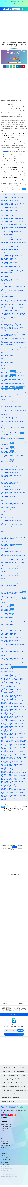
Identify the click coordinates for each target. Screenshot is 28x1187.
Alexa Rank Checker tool (8, 1101)
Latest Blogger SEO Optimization (10, 1097)
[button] (25, 9)
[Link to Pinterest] (9, 1115)
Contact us (4, 1139)
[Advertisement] (14, 26)
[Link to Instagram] (4, 1115)
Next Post (5, 1003)
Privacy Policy (4, 1143)
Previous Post (22, 1003)
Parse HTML (4, 1153)
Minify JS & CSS (5, 1160)
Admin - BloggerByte (6, 1124)
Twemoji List (4, 1158)
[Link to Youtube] (12, 1115)
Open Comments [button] (14, 1014)
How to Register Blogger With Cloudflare (12, 1079)
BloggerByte (4, 151)
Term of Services (5, 1145)
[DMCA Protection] (4, 1118)
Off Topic (3, 1130)
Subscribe (20, 1030)
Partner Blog (4, 1128)
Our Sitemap (4, 1141)
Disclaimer (4, 1147)
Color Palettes (5, 1155)
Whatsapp (14, 846)
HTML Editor (4, 1162)
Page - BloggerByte (6, 1126)
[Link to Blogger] (15, 1115)
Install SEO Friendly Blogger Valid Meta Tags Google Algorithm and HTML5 (14, 44)
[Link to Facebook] (2, 1115)
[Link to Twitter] (7, 1115)
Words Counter (5, 1164)
